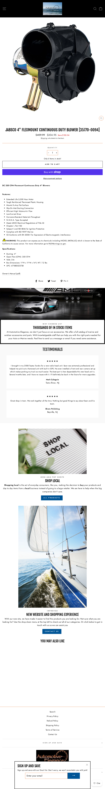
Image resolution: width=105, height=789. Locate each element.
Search (52, 711)
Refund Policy (52, 720)
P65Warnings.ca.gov (57, 243)
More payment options (52, 178)
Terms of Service (52, 729)
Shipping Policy (52, 725)
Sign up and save (52, 743)
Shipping (44, 138)
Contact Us (52, 734)
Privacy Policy (52, 716)
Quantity (52, 148)
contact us (52, 631)
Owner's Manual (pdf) (11, 273)
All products (51, 498)
